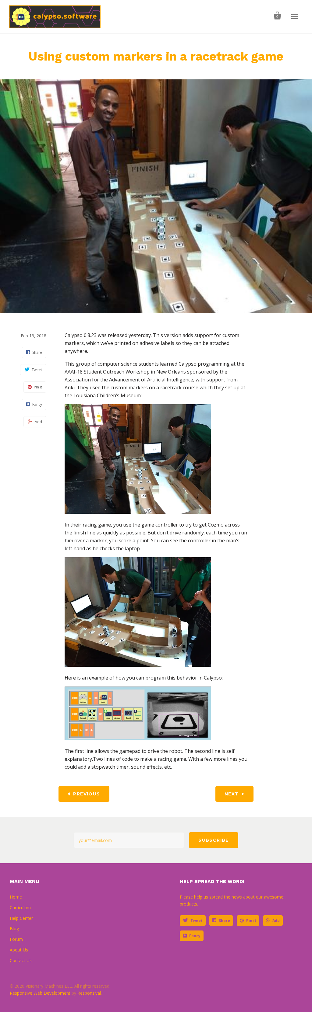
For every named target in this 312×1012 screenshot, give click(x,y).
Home (16, 897)
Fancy (194, 935)
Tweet (196, 920)
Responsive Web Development (40, 993)
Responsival (89, 993)
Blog (14, 928)
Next (232, 794)
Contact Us (21, 960)
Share (224, 920)
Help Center (21, 918)
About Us (19, 950)
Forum (16, 939)
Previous (86, 794)
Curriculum (20, 907)
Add (276, 920)
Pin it (251, 920)
